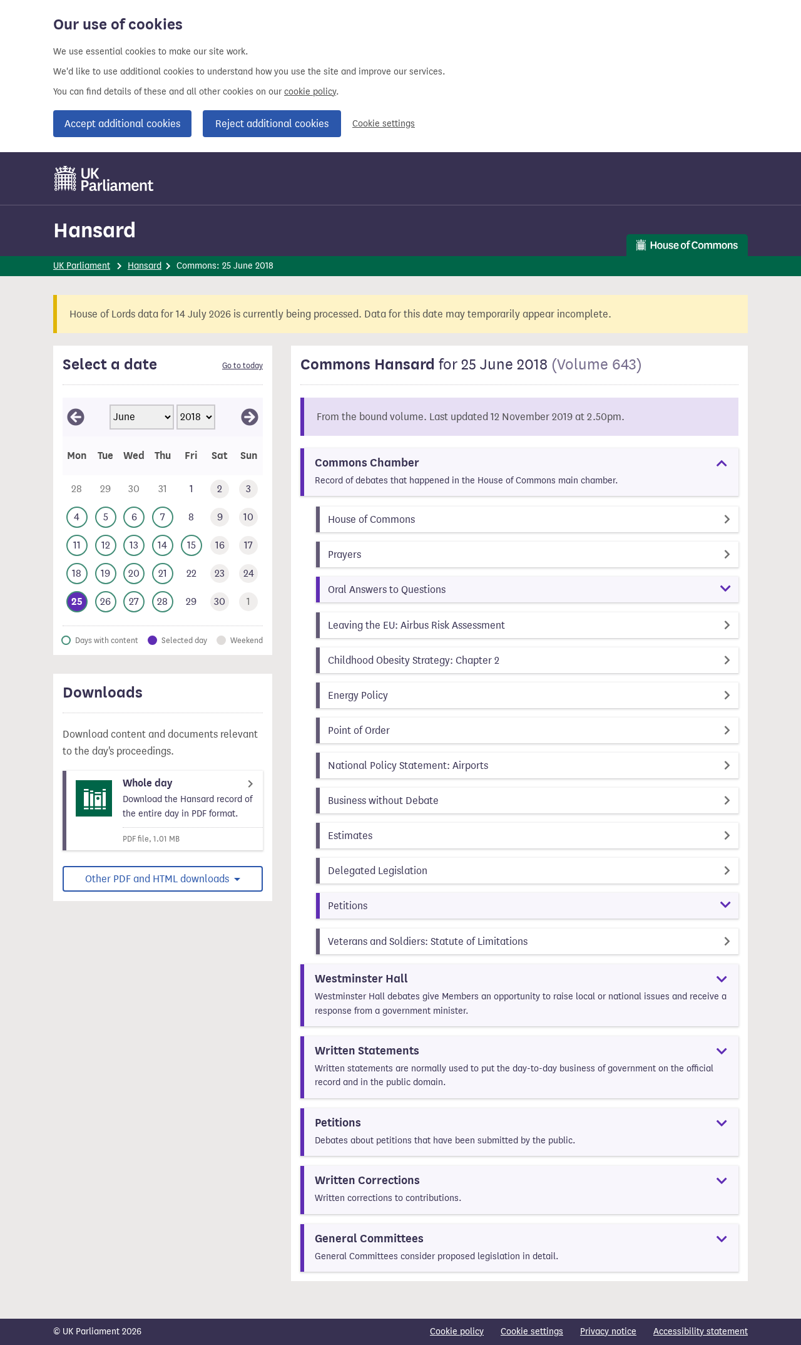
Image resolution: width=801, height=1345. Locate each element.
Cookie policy (457, 1331)
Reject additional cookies (272, 124)
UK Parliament (81, 265)
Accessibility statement (700, 1331)
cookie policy (310, 91)
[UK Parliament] (104, 178)
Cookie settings (383, 123)
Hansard (94, 230)
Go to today (242, 365)
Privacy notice (608, 1331)
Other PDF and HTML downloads (158, 879)
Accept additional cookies (122, 124)
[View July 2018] (249, 417)
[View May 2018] (75, 417)
